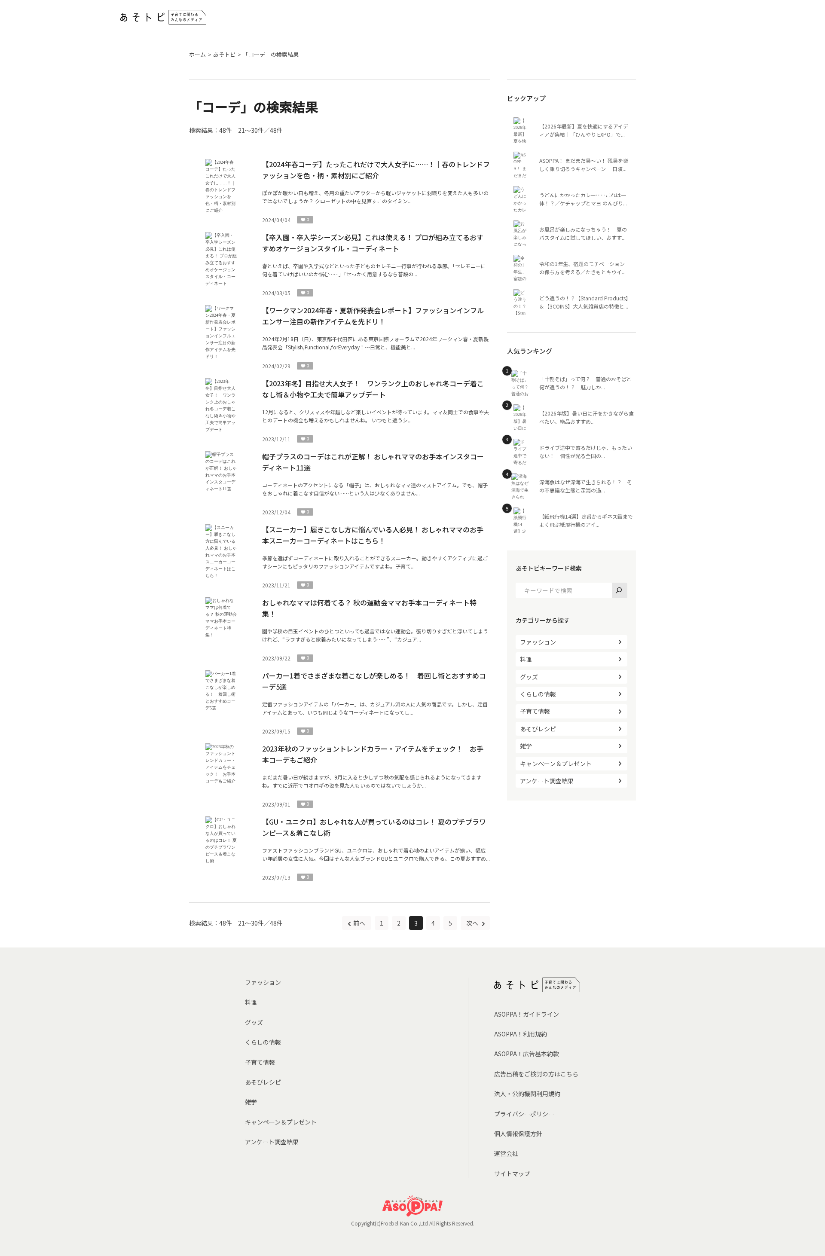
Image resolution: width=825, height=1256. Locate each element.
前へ (359, 923)
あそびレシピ (538, 728)
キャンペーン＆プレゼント (556, 763)
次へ (473, 923)
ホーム (197, 54)
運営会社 (506, 1153)
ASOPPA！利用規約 (520, 1034)
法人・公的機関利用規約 (527, 1093)
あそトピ (224, 54)
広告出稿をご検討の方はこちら (536, 1074)
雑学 (526, 746)
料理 (526, 659)
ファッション (538, 642)
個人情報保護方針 (518, 1133)
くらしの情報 (538, 694)
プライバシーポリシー (524, 1113)
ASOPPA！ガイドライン (526, 1014)
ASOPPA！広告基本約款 (526, 1053)
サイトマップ (512, 1173)
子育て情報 (535, 711)
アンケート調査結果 (547, 780)
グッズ (529, 676)
